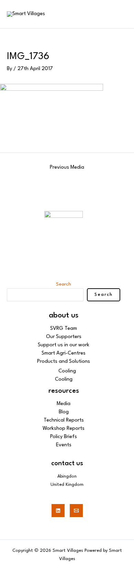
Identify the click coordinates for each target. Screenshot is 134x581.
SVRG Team (63, 328)
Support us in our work (63, 345)
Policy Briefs (63, 436)
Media (63, 403)
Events (63, 445)
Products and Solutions (63, 361)
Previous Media (67, 167)
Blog (64, 412)
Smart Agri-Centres (64, 353)
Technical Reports (64, 420)
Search (63, 284)
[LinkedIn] (58, 510)
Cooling (67, 371)
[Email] (76, 510)
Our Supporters (63, 336)
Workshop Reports (64, 428)
